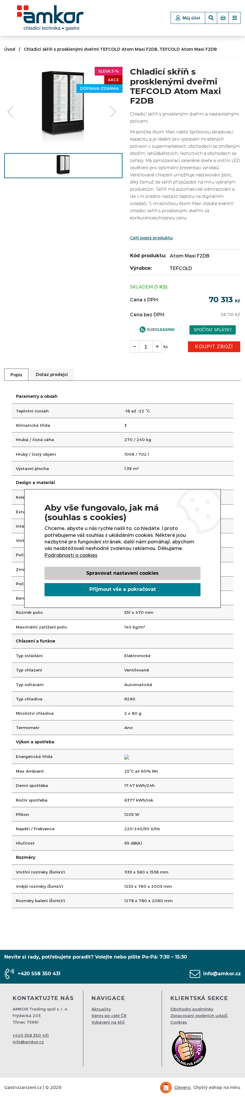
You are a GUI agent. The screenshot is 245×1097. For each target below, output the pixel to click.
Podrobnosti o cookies (71, 555)
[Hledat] (211, 17)
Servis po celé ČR (108, 1015)
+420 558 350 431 (39, 973)
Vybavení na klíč (108, 1021)
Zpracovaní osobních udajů (199, 1015)
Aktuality (101, 1008)
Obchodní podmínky (191, 1008)
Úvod (9, 49)
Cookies (178, 1021)
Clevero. (183, 1087)
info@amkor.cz (222, 973)
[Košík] (223, 17)
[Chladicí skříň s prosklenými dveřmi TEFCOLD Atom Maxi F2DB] (63, 143)
